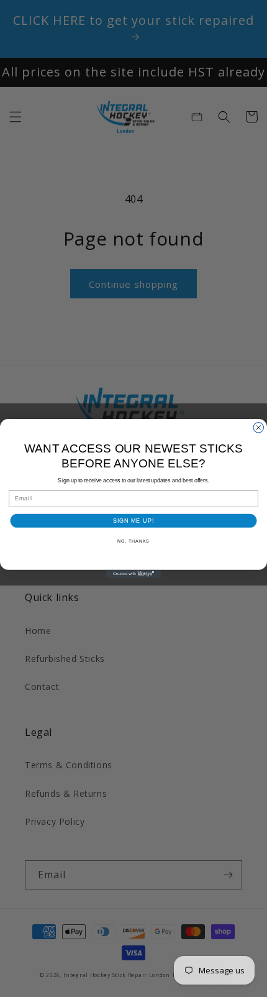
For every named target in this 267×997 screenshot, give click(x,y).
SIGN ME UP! (133, 520)
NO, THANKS (133, 541)
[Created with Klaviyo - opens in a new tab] (133, 574)
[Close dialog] (258, 428)
